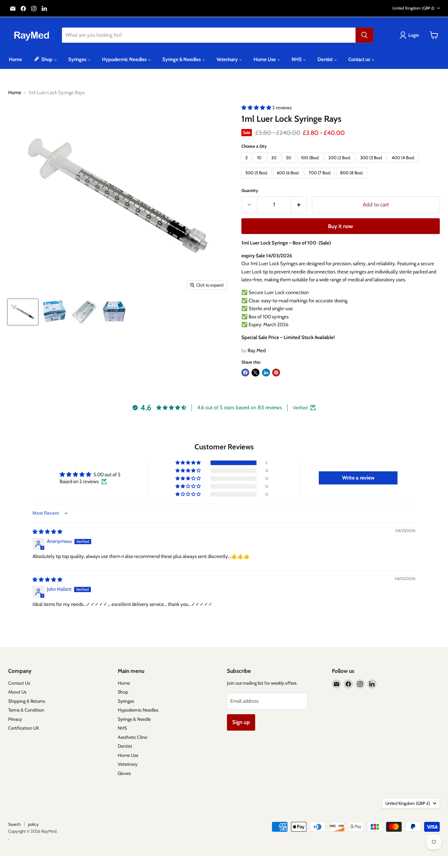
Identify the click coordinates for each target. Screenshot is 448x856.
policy (33, 824)
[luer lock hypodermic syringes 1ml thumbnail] (84, 312)
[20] (274, 164)
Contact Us (19, 683)
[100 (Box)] (311, 164)
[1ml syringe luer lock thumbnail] (23, 312)
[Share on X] (255, 372)
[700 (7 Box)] (320, 180)
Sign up (241, 722)
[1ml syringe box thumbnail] (115, 312)
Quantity (249, 190)
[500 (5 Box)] (257, 180)
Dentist (125, 746)
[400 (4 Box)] (404, 164)
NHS (122, 728)
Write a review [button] (358, 478)
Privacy (15, 719)
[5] (247, 164)
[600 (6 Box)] (289, 180)
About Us (17, 692)
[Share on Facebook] (245, 372)
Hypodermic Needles (138, 710)
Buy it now (340, 226)
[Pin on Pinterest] (276, 372)
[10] (260, 164)
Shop (123, 692)
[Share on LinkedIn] (266, 372)
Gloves (124, 773)
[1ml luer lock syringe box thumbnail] (54, 312)
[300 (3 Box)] (372, 164)
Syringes (126, 701)
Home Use (128, 755)
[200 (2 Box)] (340, 164)
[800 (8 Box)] (352, 180)
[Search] (364, 35)
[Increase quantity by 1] (299, 204)
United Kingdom (413, 8)
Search (14, 824)
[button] (256, 108)
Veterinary (127, 764)
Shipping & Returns (26, 701)
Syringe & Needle (134, 719)
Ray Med (257, 350)
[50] (289, 164)
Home (14, 93)
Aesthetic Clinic (133, 737)
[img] (47, 532)
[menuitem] (15, 59)
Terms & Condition (26, 710)
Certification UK (23, 728)
